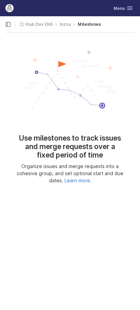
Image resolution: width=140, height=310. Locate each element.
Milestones (89, 24)
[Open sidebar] (8, 24)
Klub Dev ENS (39, 24)
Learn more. (78, 180)
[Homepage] (9, 8)
